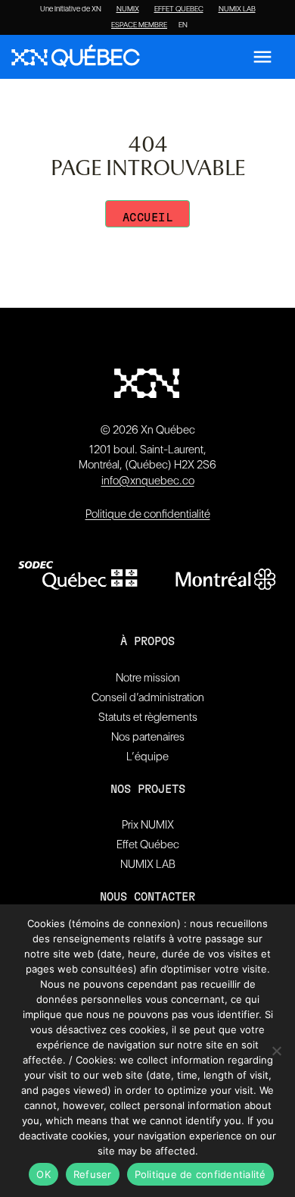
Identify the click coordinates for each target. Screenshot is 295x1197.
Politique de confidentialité (147, 514)
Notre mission (148, 678)
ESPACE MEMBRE (139, 25)
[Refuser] (276, 1050)
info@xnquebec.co (147, 480)
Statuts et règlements (147, 717)
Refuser (92, 1174)
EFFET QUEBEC (178, 9)
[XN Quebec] (76, 57)
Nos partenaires (148, 737)
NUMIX (127, 9)
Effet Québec (147, 844)
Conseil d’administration (148, 697)
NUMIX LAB (237, 9)
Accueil (148, 218)
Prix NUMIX (148, 825)
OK (43, 1174)
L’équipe (147, 756)
